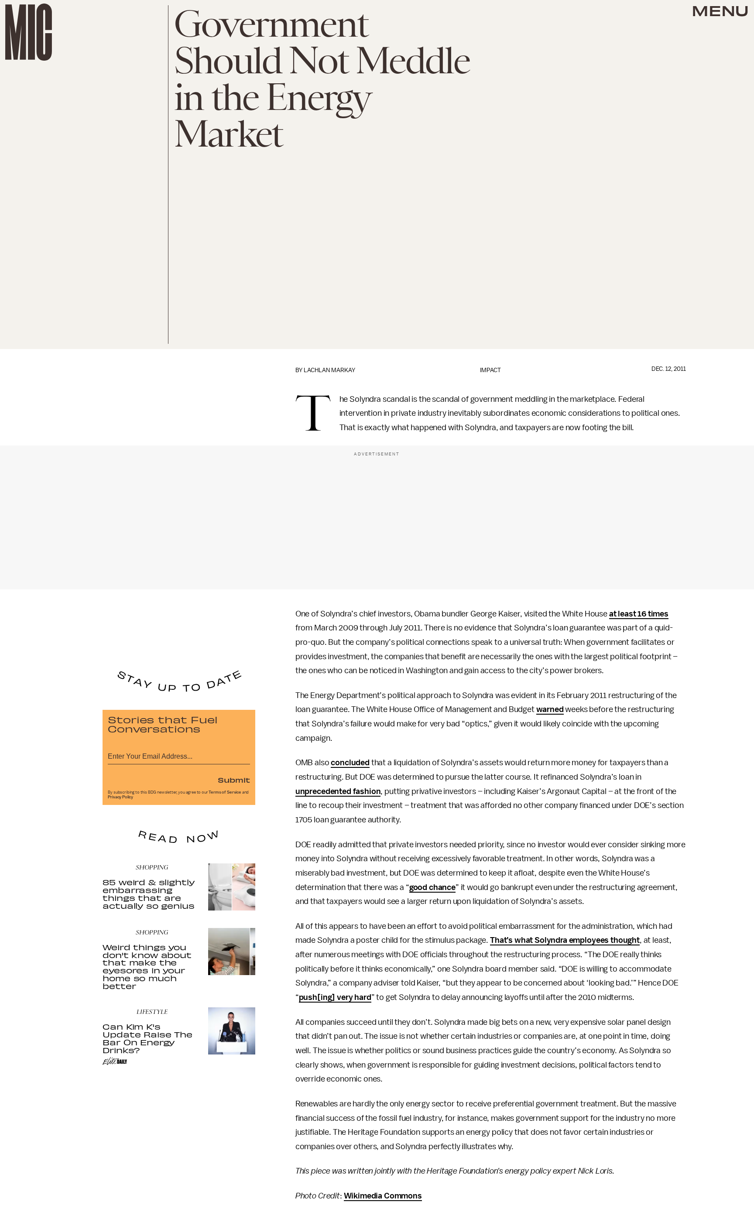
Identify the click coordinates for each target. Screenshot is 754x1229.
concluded (350, 762)
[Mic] (28, 32)
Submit (234, 779)
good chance (432, 887)
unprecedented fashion (338, 791)
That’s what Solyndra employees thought (565, 940)
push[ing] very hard (335, 997)
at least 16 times (638, 613)
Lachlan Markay (329, 370)
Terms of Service (225, 792)
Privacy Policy (120, 797)
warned (550, 709)
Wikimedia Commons (383, 1195)
